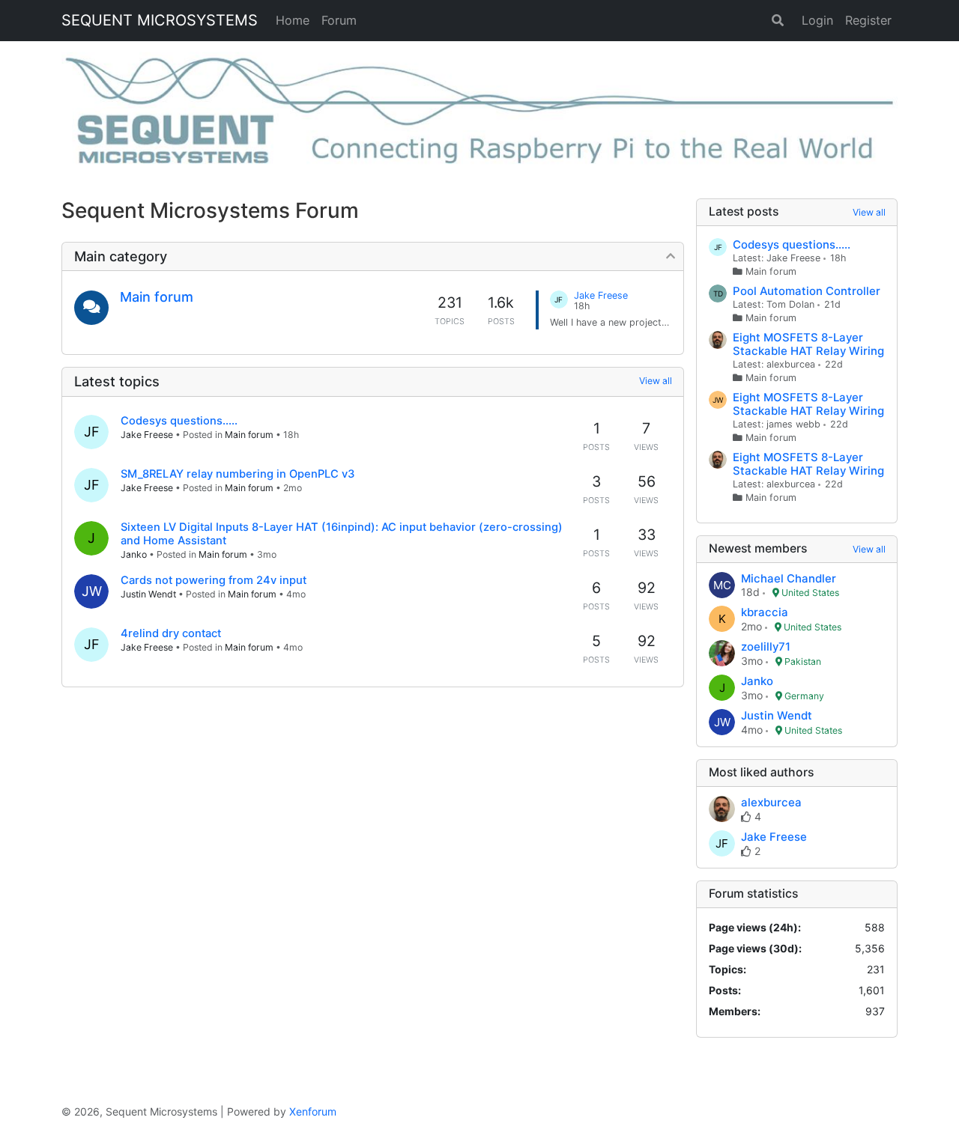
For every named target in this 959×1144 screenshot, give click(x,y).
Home (292, 20)
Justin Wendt (148, 594)
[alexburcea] (722, 810)
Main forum (156, 297)
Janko (134, 554)
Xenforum (312, 1111)
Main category (120, 256)
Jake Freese (147, 434)
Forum (339, 20)
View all (655, 380)
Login (817, 20)
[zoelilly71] (722, 654)
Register (868, 20)
